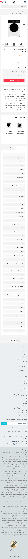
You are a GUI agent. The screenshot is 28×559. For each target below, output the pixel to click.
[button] (3, 2)
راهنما (25, 352)
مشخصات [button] (21, 148)
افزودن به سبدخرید (13, 80)
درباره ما (25, 354)
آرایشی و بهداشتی (23, 366)
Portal (10, 556)
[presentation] (25, 44)
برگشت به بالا (12, 340)
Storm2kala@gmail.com (13, 444)
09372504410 (15, 441)
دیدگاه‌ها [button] (10, 148)
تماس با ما (24, 356)
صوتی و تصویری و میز (22, 363)
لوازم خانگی (24, 361)
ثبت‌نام (4, 423)
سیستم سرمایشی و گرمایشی (20, 359)
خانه (26, 349)
